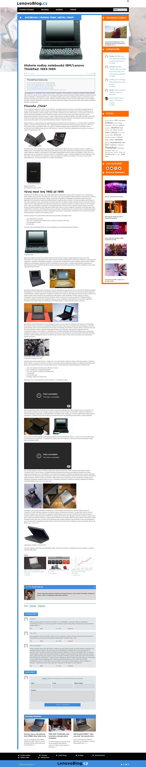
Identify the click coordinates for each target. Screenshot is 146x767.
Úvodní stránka (26, 10)
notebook (119, 137)
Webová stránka (78, 683)
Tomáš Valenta (29, 73)
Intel (121, 128)
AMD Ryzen (122, 120)
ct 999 (111, 79)
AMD (116, 120)
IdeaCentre (107, 128)
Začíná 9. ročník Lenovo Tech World (114, 259)
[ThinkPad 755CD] (61, 426)
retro (61, 18)
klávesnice (120, 130)
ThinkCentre (120, 145)
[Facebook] (128, 764)
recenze (119, 140)
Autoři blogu (62, 755)
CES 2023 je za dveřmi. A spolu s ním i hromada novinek (114, 280)
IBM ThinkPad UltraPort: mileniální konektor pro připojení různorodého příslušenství (46, 89)
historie (33, 606)
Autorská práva (100, 755)
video (116, 150)
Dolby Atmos (108, 125)
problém (111, 139)
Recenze (45, 10)
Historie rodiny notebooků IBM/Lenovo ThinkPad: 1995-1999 (41, 84)
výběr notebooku (109, 152)
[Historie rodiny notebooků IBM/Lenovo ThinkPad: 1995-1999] (35, 563)
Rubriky (59, 10)
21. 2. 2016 (58, 628)
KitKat (115, 130)
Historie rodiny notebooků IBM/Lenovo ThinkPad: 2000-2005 (41, 85)
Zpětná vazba (24, 757)
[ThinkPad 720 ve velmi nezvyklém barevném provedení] (62, 278)
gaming (121, 125)
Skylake (107, 142)
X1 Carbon (117, 154)
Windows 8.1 (122, 152)
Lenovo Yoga (121, 132)
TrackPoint (108, 150)
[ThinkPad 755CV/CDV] (33, 495)
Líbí (31, 628)
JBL (111, 130)
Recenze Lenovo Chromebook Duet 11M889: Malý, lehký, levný (35, 735)
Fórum (73, 10)
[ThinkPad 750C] (36, 278)
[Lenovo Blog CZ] (32, 3)
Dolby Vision (115, 125)
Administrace (45, 757)
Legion (107, 132)
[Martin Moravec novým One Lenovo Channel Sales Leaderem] (116, 206)
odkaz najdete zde (33, 523)
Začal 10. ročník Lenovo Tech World (114, 196)
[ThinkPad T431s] (35, 139)
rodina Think (48, 18)
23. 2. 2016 (58, 641)
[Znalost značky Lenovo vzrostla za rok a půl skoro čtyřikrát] (82, 563)
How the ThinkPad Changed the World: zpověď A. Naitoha (40, 88)
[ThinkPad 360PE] (36, 426)
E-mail (54, 683)
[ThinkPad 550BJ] (65, 312)
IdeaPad (115, 128)
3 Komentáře (31, 614)
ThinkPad (41, 606)
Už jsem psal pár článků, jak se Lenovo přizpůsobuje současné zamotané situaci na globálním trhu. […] (115, 43)
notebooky (32, 18)
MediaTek (107, 135)
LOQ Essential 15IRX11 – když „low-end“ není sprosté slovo (83, 735)
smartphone (115, 142)
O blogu (80, 755)
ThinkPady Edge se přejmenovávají (58, 570)
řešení (107, 156)
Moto (111, 135)
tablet (107, 145)
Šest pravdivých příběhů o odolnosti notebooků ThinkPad (40, 87)
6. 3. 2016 (58, 665)
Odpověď (70, 628)
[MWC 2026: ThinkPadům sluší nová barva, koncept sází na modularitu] (60, 724)
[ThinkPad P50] (56, 139)
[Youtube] (126, 764)
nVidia (106, 139)
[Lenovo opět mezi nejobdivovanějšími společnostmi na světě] (116, 228)
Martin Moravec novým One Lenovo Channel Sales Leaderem (114, 217)
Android (109, 123)
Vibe (113, 150)
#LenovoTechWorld (109, 120)
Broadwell (115, 123)
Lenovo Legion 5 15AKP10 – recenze (116, 100)
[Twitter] (121, 764)
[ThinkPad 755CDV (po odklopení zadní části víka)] (59, 495)
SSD (123, 142)
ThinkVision (120, 148)
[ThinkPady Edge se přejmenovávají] (59, 563)
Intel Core (107, 130)
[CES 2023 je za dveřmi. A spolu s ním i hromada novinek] (116, 269)
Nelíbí (41, 628)
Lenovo (114, 132)
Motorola (117, 135)
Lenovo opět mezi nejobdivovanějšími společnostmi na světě (114, 239)
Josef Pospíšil (113, 98)
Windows (116, 152)
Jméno (32, 683)
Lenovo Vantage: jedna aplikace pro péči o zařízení (117, 82)
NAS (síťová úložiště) (110, 137)
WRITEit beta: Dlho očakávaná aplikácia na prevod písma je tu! (117, 59)
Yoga (123, 154)
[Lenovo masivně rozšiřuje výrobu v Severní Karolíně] (116, 32)
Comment (33, 690)
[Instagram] (123, 764)
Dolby (120, 123)
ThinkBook (113, 145)
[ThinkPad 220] (38, 312)
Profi (70, 18)
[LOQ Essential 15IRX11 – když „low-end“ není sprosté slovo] (84, 724)
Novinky (44, 755)
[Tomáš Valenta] (94, 587)
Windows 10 (109, 154)
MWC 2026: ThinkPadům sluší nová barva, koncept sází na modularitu (59, 736)
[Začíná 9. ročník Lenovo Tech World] (116, 249)
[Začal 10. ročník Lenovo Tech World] (116, 186)
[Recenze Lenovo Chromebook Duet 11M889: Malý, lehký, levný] (35, 724)
